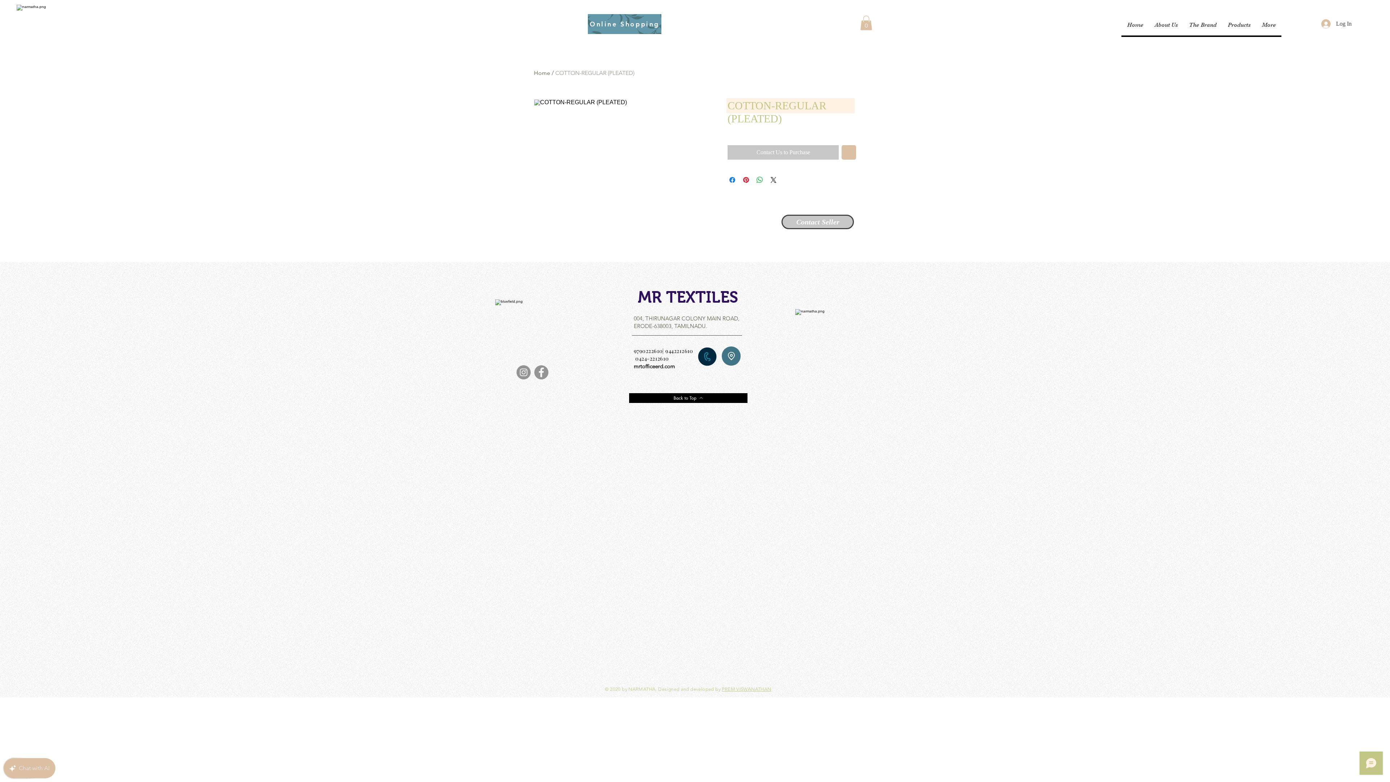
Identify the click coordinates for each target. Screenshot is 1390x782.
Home (542, 73)
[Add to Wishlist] (849, 152)
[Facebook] (541, 372)
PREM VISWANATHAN (746, 689)
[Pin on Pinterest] (746, 180)
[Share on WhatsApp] (759, 180)
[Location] (731, 356)
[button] (866, 23)
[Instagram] (524, 372)
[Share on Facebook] (732, 180)
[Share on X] (773, 180)
